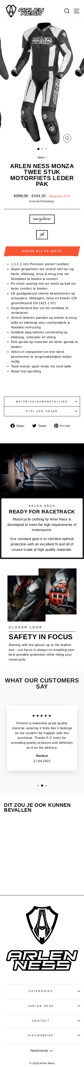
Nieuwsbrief (41, 1035)
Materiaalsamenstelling (42, 401)
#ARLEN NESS (41, 1005)
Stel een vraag (42, 411)
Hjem (41, 157)
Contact (41, 1020)
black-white (42, 219)
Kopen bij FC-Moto (42, 251)
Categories (41, 991)
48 (42, 234)
